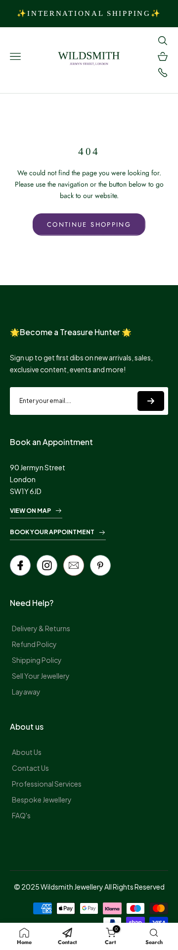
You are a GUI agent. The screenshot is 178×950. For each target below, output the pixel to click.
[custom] (47, 565)
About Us (27, 752)
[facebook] (20, 565)
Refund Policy (34, 644)
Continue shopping (89, 224)
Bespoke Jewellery (42, 799)
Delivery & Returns (41, 628)
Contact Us (30, 767)
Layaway (26, 691)
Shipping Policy (37, 659)
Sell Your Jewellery (41, 675)
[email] (73, 565)
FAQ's (21, 815)
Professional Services (47, 783)
